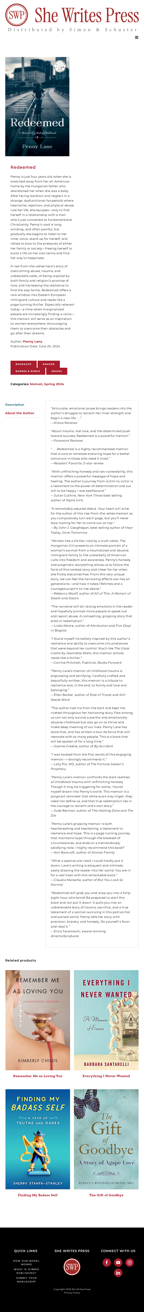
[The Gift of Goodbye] (106, 1139)
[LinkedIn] (118, 1273)
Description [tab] (14, 404)
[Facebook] (107, 1262)
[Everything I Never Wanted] (106, 1020)
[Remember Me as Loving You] (37, 1020)
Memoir (36, 384)
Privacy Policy (72, 1292)
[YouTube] (118, 1262)
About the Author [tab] (19, 413)
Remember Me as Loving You (38, 1076)
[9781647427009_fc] (37, 106)
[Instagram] (129, 1262)
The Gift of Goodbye (106, 1195)
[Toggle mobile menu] (137, 37)
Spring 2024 (54, 384)
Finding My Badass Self (38, 1195)
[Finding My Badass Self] (37, 1139)
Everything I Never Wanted (106, 1076)
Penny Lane (32, 341)
